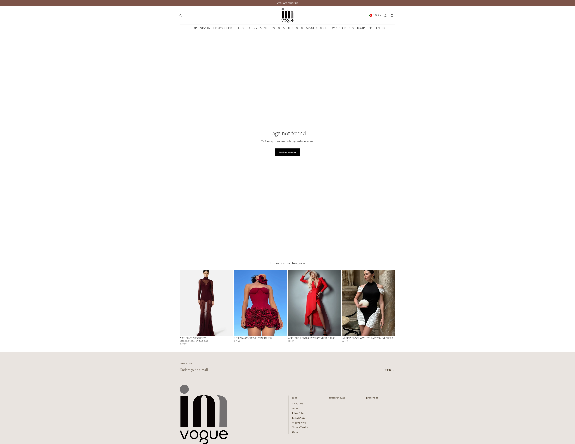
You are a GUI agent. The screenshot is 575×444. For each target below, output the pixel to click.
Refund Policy (298, 418)
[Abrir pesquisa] (180, 15)
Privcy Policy (298, 413)
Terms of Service (300, 427)
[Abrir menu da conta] (385, 15)
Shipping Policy (299, 423)
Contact (295, 432)
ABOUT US (297, 404)
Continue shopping (287, 152)
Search (295, 409)
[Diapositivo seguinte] (228, 302)
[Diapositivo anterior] (184, 302)
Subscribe (387, 370)
